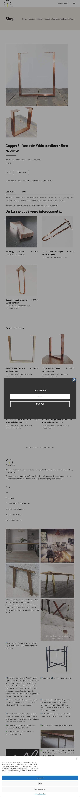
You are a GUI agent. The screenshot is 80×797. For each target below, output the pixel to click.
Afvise (40, 784)
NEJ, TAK (40, 404)
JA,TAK (40, 397)
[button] (77, 759)
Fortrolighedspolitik (40, 794)
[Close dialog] (74, 380)
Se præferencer (40, 789)
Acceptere (40, 778)
